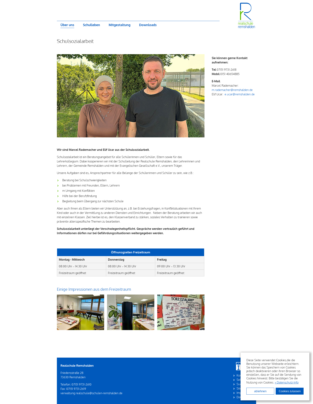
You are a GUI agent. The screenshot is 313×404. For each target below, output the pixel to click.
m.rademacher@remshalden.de (232, 90)
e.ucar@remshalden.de (240, 94)
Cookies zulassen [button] (290, 391)
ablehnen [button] (260, 391)
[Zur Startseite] (236, 15)
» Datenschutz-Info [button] (287, 382)
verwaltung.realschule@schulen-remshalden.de (91, 393)
